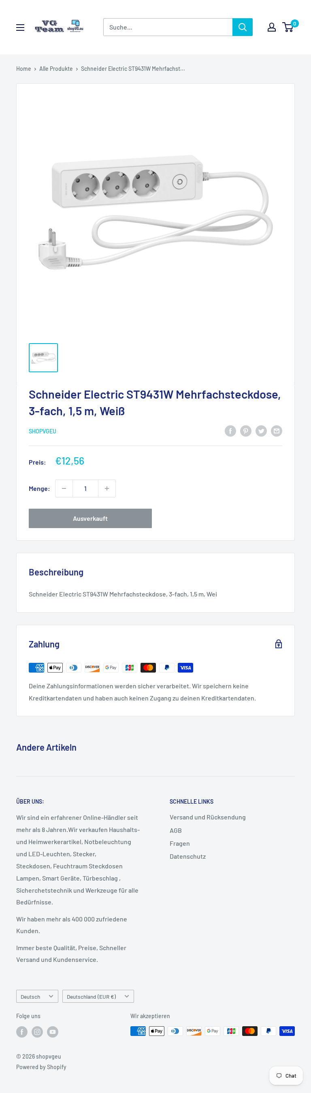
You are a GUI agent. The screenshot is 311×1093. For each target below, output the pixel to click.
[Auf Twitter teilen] (261, 430)
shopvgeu (42, 431)
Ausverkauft (90, 518)
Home (23, 68)
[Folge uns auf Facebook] (22, 1032)
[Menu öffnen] (20, 27)
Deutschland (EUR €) (91, 996)
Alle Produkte (56, 68)
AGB (176, 830)
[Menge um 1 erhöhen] (106, 488)
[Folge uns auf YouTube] (52, 1032)
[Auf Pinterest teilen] (245, 430)
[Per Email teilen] (276, 430)
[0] (288, 27)
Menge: (39, 488)
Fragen (180, 843)
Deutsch (30, 996)
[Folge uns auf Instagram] (37, 1032)
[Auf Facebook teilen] (230, 430)
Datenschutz (188, 856)
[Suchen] (242, 27)
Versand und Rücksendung (208, 817)
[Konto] (272, 27)
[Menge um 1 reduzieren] (63, 488)
